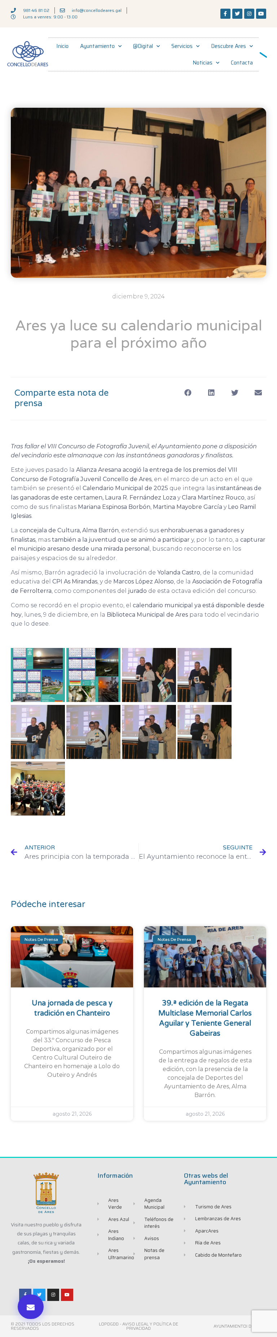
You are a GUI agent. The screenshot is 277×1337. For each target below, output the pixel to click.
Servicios (182, 46)
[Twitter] (237, 14)
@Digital (143, 46)
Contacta (242, 62)
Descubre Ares (228, 46)
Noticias (202, 62)
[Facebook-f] (225, 14)
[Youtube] (261, 14)
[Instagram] (249, 14)
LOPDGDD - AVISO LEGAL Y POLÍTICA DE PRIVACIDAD (138, 1326)
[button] (31, 1306)
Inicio (62, 46)
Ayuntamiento (97, 46)
